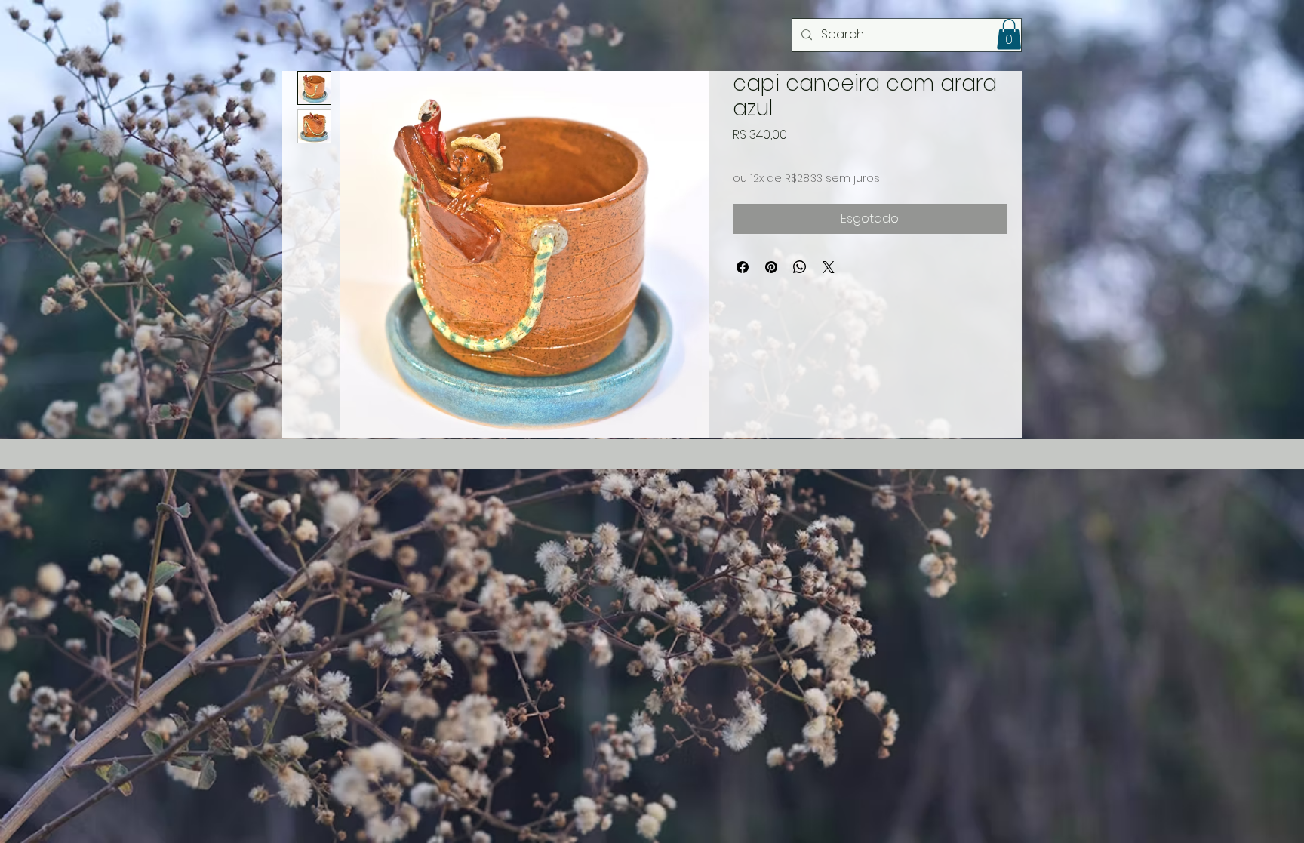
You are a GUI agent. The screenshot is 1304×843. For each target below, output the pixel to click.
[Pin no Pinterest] (771, 267)
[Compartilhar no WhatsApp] (800, 267)
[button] (1009, 34)
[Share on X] (829, 267)
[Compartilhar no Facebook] (743, 267)
